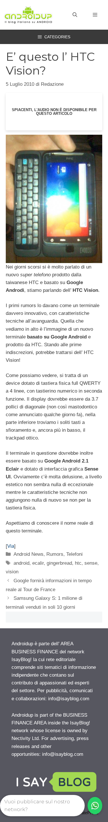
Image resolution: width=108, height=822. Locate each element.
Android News (28, 554)
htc (78, 563)
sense (90, 563)
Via (10, 546)
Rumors (54, 554)
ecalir (38, 563)
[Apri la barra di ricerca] (75, 15)
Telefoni (74, 554)
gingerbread (59, 563)
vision (12, 571)
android (21, 563)
